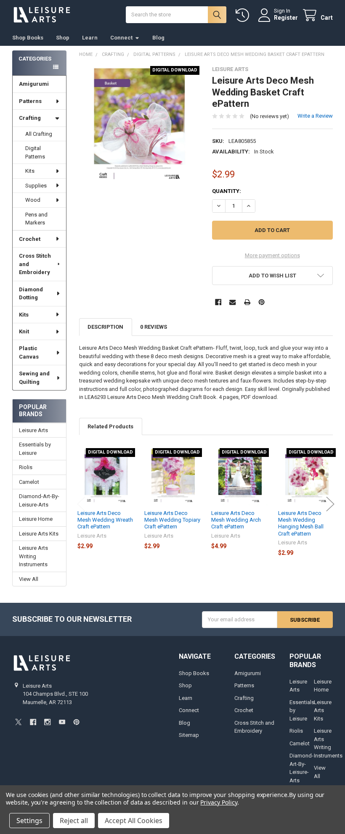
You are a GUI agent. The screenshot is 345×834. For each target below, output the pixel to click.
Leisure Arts (33, 430)
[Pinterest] (261, 302)
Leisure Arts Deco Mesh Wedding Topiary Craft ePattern (172, 520)
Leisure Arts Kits (38, 533)
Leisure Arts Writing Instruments (33, 556)
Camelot (29, 482)
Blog (158, 37)
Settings (29, 820)
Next (330, 504)
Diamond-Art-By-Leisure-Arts (39, 500)
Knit (24, 331)
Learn (90, 37)
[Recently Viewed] (244, 15)
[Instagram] (47, 722)
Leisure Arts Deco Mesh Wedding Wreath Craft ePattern (105, 520)
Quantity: (226, 191)
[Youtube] (62, 722)
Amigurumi (34, 84)
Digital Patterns (35, 152)
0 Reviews (153, 327)
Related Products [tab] (110, 426)
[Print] (247, 302)
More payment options (272, 255)
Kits (29, 171)
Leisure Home (36, 519)
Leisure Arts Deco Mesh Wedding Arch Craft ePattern (236, 520)
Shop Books (27, 37)
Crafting (30, 118)
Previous (81, 504)
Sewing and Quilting (34, 377)
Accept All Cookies (133, 820)
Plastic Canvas (29, 352)
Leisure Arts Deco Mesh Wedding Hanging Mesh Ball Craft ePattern (301, 523)
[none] (139, 126)
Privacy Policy (218, 802)
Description (105, 327)
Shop (62, 37)
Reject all (74, 820)
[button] (272, 275)
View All (28, 579)
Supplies (36, 185)
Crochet (29, 239)
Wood (32, 200)
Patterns (30, 101)
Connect (121, 37)
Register (286, 17)
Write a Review (315, 116)
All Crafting (38, 134)
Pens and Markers (36, 218)
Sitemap (189, 735)
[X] (18, 722)
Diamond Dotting (31, 293)
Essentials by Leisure (35, 448)
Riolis (25, 467)
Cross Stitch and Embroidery (35, 264)
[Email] (232, 302)
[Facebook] (218, 302)
